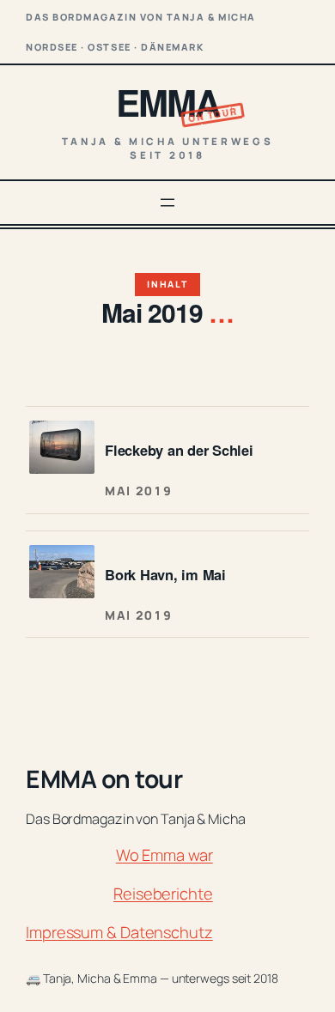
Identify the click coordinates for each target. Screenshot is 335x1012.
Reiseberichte (163, 893)
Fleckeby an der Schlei (179, 449)
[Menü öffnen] (167, 202)
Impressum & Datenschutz (119, 932)
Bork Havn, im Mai (165, 574)
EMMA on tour (104, 778)
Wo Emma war (164, 855)
